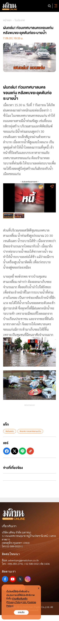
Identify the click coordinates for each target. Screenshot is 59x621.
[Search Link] (49, 6)
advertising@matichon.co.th (23, 560)
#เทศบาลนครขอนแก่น (30, 431)
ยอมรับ (21, 612)
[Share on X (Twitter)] (14, 451)
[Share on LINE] (22, 451)
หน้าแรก (7, 20)
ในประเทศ (20, 20)
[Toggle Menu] (55, 5)
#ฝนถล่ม (10, 431)
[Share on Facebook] (6, 451)
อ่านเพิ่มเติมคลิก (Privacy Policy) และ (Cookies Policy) (21, 602)
